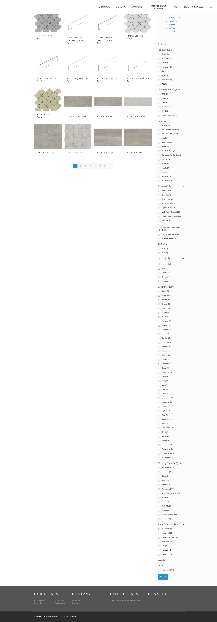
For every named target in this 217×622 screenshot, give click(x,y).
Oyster (166, 411)
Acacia (166, 125)
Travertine (167, 449)
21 (110, 166)
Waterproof (60, 603)
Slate (165, 497)
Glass (165, 359)
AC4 (165, 253)
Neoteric (167, 402)
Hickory (166, 159)
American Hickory (170, 129)
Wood (165, 281)
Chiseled (167, 195)
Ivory (165, 381)
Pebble (166, 485)
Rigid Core (167, 107)
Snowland (167, 428)
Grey (165, 376)
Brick (165, 54)
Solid (165, 273)
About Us (76, 600)
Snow (165, 423)
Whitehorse (168, 458)
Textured (167, 445)
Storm (165, 436)
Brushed (166, 191)
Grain (165, 368)
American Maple (170, 134)
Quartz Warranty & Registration (125, 600)
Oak (165, 172)
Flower (166, 351)
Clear (165, 334)
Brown (166, 300)
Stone (166, 277)
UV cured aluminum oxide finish (169, 228)
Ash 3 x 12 (106, 116)
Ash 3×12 (136, 116)
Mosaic (166, 71)
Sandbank (167, 419)
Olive (165, 406)
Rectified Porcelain (171, 493)
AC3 (165, 249)
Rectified (167, 80)
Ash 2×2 (75, 152)
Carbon (166, 330)
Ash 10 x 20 (105, 152)
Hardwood (39, 600)
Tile (164, 84)
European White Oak (171, 155)
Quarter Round (170, 537)
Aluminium (168, 468)
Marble (167, 268)
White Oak (167, 181)
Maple (165, 168)
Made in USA (168, 570)
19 (100, 166)
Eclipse (166, 347)
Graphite (167, 372)
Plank (165, 75)
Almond (166, 321)
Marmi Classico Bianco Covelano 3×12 (75, 40)
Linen (165, 394)
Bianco (166, 325)
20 (105, 166)
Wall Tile (166, 506)
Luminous (167, 398)
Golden (166, 364)
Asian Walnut (168, 142)
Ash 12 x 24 (135, 152)
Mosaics (166, 519)
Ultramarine (168, 453)
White (166, 317)
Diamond (167, 342)
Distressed (167, 199)
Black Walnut (168, 151)
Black (166, 295)
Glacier (166, 355)
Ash (164, 138)
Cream (166, 304)
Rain (165, 415)
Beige (165, 291)
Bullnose (167, 58)
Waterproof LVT (174, 18)
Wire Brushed (169, 239)
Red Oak (166, 176)
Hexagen (167, 550)
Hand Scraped (169, 203)
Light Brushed (169, 208)
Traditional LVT (169, 115)
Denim (166, 338)
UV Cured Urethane (171, 234)
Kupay (165, 164)
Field (165, 63)
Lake (165, 385)
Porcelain (168, 489)
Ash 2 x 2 (45, 152)
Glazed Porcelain (170, 514)
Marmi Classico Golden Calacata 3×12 (105, 40)
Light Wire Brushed (171, 212)
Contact (76, 603)
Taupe (166, 312)
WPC (165, 111)
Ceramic (166, 472)
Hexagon (167, 67)
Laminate (59, 600)
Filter (163, 576)
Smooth (166, 221)
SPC (165, 94)
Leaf (165, 389)
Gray (166, 308)
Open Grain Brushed (171, 216)
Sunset (166, 441)
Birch (165, 147)
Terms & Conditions (70, 616)
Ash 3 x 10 (77, 116)
